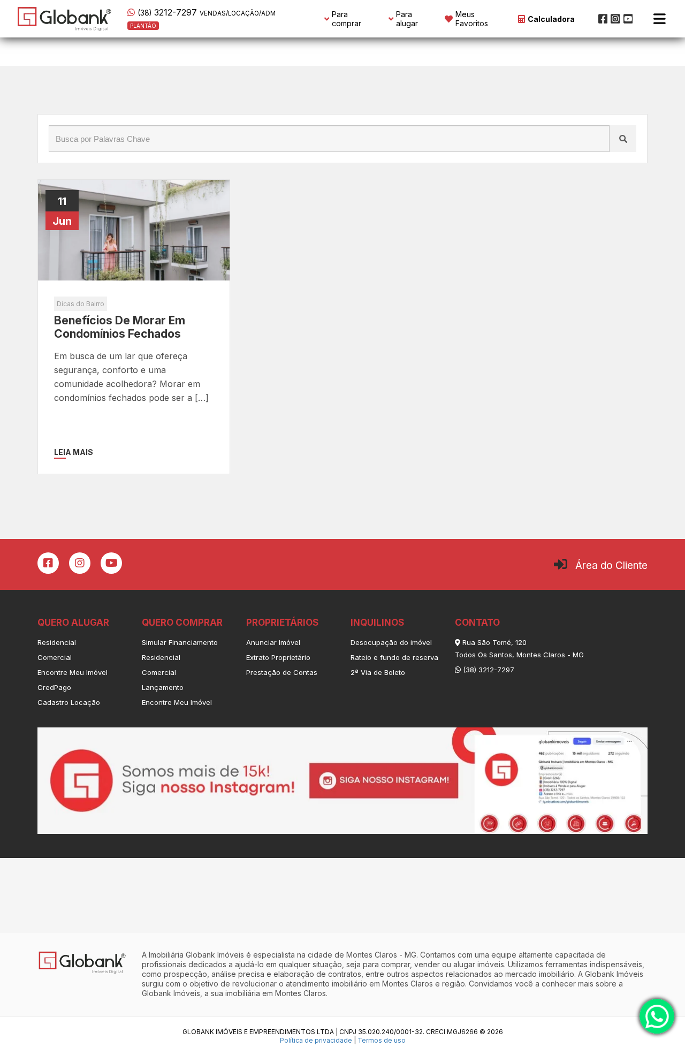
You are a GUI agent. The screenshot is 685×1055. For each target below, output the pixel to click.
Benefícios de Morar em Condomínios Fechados (119, 327)
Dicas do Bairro (80, 304)
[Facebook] (603, 18)
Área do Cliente (611, 565)
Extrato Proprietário (278, 657)
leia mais (73, 452)
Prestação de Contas (281, 672)
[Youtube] (628, 18)
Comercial (54, 657)
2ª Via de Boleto (378, 672)
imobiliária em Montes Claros (275, 993)
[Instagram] (615, 18)
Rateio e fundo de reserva (394, 657)
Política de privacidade (316, 1040)
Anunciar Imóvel (273, 642)
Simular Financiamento (180, 642)
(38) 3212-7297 (487, 669)
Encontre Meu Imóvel (72, 672)
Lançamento (163, 687)
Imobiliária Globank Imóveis (196, 954)
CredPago (54, 687)
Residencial (56, 642)
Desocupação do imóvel (391, 642)
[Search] (623, 138)
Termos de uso (381, 1040)
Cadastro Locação (68, 702)
